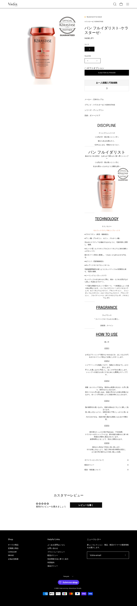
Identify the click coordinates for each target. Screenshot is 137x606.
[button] (114, 4)
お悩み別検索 (13, 559)
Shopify (79, 588)
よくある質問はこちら (56, 545)
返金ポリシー (52, 566)
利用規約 (50, 562)
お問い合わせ (52, 548)
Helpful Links (53, 539)
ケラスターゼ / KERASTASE (94, 21)
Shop (10, 539)
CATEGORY (12, 552)
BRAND (11, 555)
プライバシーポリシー (56, 552)
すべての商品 (13, 545)
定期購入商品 (13, 548)
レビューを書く (86, 505)
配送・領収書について (93, 470)
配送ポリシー (89, 465)
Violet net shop (63, 588)
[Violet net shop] (12, 4)
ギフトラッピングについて (94, 460)
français (66, 576)
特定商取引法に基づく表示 (57, 559)
